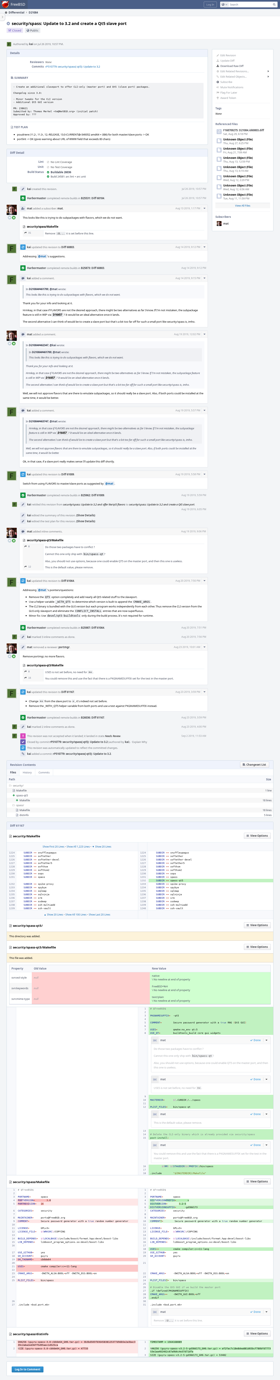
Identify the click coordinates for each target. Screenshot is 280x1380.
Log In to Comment (27, 1369)
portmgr (64, 647)
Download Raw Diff (232, 66)
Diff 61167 (67, 692)
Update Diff (227, 60)
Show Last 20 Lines (99, 914)
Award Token (228, 98)
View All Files (242, 205)
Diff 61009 (67, 474)
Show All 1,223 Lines (78, 846)
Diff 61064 (67, 581)
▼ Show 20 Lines (101, 846)
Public (34, 30)
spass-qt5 (22, 795)
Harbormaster (36, 198)
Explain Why (139, 742)
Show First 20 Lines (53, 846)
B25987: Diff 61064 (92, 628)
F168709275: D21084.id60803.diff (243, 130)
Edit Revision (228, 55)
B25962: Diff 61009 (92, 495)
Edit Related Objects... (233, 76)
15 (29, 678)
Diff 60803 (67, 247)
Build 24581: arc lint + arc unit (68, 176)
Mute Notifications (231, 87)
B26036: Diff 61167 (92, 717)
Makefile (21, 790)
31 (29, 233)
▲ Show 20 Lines (53, 914)
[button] (210, 4)
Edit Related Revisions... (234, 71)
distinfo (24, 815)
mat (226, 223)
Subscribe (226, 82)
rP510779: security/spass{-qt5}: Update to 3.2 (72, 66)
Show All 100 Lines (76, 914)
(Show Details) (85, 515)
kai (31, 44)
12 (29, 566)
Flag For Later (228, 92)
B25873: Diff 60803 (92, 268)
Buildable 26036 (61, 172)
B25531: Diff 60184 (92, 198)
